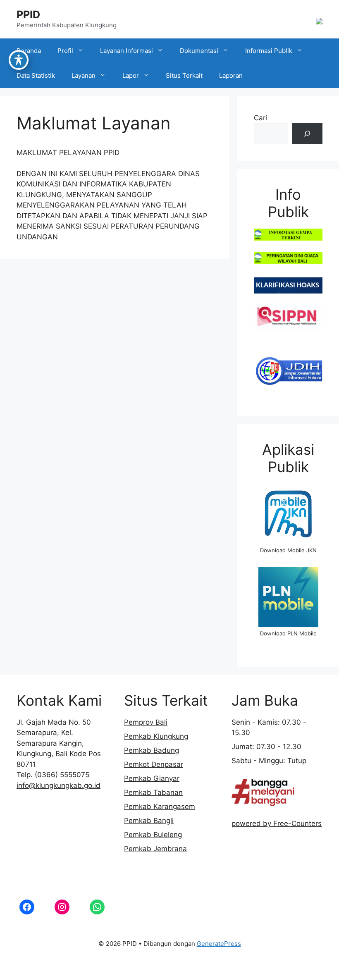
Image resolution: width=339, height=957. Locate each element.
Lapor (130, 75)
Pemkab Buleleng (153, 835)
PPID (28, 14)
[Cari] (307, 133)
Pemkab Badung (151, 750)
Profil (65, 51)
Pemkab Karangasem (159, 806)
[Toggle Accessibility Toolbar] (19, 60)
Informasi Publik (268, 51)
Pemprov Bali (145, 722)
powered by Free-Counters (277, 823)
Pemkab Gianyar (151, 778)
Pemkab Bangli (149, 820)
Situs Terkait (184, 75)
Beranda (29, 51)
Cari (260, 118)
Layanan (83, 75)
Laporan (231, 75)
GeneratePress (219, 943)
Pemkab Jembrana (155, 849)
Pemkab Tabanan (153, 792)
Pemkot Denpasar (153, 764)
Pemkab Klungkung (156, 736)
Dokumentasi (199, 51)
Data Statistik (36, 75)
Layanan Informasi (126, 51)
